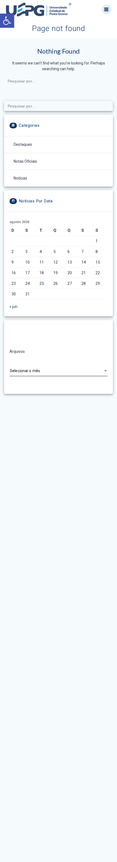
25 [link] (41, 283)
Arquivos (17, 351)
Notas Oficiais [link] (25, 161)
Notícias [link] (20, 178)
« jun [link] (13, 306)
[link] (7, 21)
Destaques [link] (23, 144)
